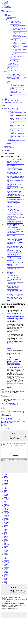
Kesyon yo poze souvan (13, 82)
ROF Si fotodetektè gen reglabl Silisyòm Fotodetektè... (14, 173)
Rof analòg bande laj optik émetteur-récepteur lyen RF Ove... (15, 203)
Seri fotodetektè (11, 63)
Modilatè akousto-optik (15, 22)
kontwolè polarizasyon (15, 61)
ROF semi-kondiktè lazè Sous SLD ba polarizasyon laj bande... (15, 196)
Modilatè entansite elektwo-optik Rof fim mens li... (15, 243)
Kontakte (9, 81)
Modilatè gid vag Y (14, 54)
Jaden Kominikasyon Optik (13, 75)
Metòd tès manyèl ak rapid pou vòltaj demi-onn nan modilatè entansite (17, 87)
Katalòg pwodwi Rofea (15, 92)
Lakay (5, 14)
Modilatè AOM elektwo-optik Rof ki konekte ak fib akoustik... (15, 267)
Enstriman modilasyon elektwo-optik (13, 102)
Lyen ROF (9, 67)
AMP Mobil (9, 418)
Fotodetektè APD (12, 419)
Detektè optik (4, 419)
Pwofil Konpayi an (11, 17)
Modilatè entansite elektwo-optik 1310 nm (20, 34)
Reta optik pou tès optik (13, 68)
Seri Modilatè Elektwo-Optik (14, 21)
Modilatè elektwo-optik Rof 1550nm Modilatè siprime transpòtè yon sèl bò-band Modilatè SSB (15, 318)
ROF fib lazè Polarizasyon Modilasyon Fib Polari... (13, 274)
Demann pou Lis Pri (6, 415)
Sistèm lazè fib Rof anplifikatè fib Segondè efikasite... (15, 282)
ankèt (8, 348)
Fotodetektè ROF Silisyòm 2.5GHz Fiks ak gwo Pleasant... (15, 226)
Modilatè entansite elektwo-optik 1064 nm (20, 31)
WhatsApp (7, 428)
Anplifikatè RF (13, 60)
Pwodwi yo (6, 19)
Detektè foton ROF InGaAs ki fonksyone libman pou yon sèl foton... (14, 299)
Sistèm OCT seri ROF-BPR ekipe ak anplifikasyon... (15, 164)
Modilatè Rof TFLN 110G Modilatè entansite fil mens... (14, 211)
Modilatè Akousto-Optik (7, 422)
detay (10, 348)
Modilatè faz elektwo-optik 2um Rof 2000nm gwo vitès (15, 188)
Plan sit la (3, 418)
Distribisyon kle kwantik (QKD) (15, 74)
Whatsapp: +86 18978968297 (11, 404)
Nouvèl (5, 71)
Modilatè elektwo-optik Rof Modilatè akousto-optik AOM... (14, 251)
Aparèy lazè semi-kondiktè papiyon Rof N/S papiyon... (15, 218)
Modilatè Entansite (14, 24)
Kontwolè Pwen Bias (15, 59)
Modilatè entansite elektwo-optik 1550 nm (20, 37)
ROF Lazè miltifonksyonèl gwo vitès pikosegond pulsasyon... (14, 291)
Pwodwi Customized (12, 70)
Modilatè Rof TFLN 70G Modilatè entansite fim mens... (15, 234)
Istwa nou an (10, 18)
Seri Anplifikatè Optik (12, 66)
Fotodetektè (9, 421)
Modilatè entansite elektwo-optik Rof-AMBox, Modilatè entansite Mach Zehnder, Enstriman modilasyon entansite (15, 361)
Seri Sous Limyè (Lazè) (13, 64)
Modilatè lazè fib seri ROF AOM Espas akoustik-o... (15, 259)
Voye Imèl (3, 425)
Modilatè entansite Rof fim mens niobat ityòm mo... (15, 181)
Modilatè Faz (13, 39)
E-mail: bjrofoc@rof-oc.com (11, 403)
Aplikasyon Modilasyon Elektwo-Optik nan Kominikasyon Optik (16, 78)
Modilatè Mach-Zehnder (18, 421)
